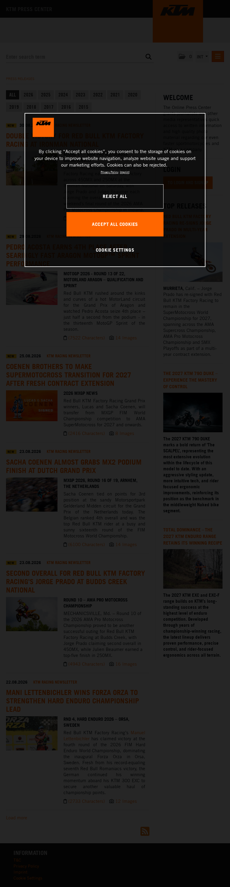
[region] (115, 190)
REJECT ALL (115, 196)
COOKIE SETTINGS (115, 250)
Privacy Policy (109, 172)
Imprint (124, 172)
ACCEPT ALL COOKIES (115, 224)
